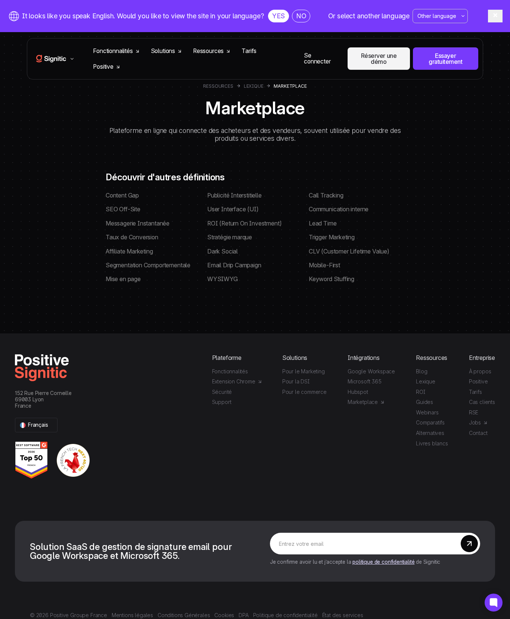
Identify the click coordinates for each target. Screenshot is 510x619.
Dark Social (222, 251)
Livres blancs (432, 443)
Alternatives (430, 433)
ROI (420, 392)
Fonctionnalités (230, 371)
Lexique (254, 86)
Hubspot (358, 392)
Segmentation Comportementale (148, 265)
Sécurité (222, 392)
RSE (473, 412)
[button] (36, 425)
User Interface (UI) (233, 209)
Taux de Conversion (132, 237)
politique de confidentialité (383, 562)
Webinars (427, 412)
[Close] (495, 16)
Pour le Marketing (303, 371)
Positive (478, 381)
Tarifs (249, 51)
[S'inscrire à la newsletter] (469, 543)
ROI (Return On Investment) (244, 223)
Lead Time (322, 223)
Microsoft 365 (365, 381)
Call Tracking (326, 195)
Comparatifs (430, 422)
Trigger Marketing (332, 237)
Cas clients (482, 402)
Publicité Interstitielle (234, 195)
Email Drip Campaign (234, 265)
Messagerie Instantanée (138, 223)
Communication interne (338, 209)
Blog (421, 371)
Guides (424, 402)
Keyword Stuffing (331, 279)
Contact (478, 433)
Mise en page (123, 279)
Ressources (218, 86)
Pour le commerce (304, 392)
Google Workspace (371, 371)
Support (221, 402)
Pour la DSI (296, 381)
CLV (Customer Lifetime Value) (349, 251)
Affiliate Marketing (129, 251)
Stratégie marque (229, 237)
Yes (278, 16)
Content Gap (122, 195)
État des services (342, 615)
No (301, 16)
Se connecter (317, 58)
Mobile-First (324, 265)
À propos (480, 371)
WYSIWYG (222, 279)
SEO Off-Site (123, 209)
